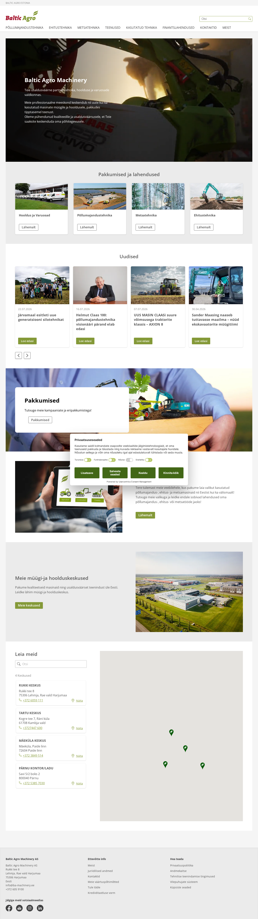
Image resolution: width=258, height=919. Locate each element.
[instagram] (29, 908)
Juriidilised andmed (100, 871)
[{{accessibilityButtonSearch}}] (249, 19)
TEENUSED (113, 28)
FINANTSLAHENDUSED (179, 28)
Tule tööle (94, 887)
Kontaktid (94, 876)
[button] (41, 227)
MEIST (226, 28)
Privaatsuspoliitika (181, 865)
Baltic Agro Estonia (18, 3)
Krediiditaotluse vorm (101, 893)
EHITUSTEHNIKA (60, 28)
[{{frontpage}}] (22, 16)
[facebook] (9, 908)
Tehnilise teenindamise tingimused (192, 876)
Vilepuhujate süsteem (184, 882)
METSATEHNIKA (88, 28)
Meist (91, 865)
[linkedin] (40, 908)
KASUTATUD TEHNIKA (141, 28)
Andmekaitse (178, 871)
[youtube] (19, 908)
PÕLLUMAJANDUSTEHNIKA (24, 28)
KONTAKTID (208, 28)
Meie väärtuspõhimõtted (103, 882)
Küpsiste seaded (180, 887)
